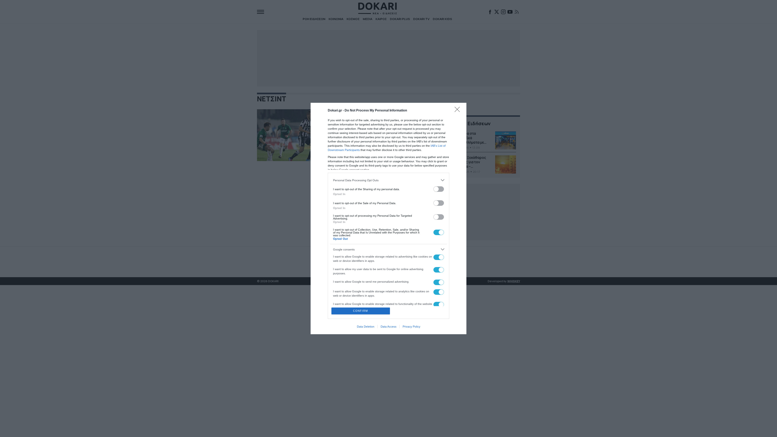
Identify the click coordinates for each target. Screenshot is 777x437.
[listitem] (388, 180)
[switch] (438, 189)
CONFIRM (360, 310)
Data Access (388, 326)
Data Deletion (365, 326)
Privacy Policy (411, 326)
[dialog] (388, 218)
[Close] (458, 111)
